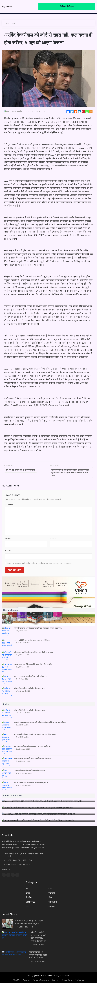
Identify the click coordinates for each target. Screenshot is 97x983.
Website (8, 550)
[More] (91, 111)
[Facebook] (68, 111)
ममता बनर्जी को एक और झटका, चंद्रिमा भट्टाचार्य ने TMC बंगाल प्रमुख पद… (29, 922)
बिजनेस (29, 897)
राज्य (13, 23)
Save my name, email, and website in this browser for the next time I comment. (39, 563)
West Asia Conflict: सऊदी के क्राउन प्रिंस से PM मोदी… (33, 664)
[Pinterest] (83, 111)
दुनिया (28, 893)
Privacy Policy (67, 980)
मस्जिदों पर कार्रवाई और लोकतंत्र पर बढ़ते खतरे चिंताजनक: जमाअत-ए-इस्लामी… (38, 628)
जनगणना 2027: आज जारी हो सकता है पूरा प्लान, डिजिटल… (32, 640)
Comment (9, 504)
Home (7, 23)
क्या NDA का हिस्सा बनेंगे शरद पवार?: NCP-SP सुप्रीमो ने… (32, 746)
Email (53, 538)
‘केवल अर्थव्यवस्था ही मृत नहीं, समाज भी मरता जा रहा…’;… (31, 770)
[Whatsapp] (87, 111)
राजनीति (51, 893)
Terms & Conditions (41, 980)
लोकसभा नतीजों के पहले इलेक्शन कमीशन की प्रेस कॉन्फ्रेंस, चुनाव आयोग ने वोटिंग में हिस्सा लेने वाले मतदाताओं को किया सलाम (70, 472)
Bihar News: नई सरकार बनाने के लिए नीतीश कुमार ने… (31, 782)
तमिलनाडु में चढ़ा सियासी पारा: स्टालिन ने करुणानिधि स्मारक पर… (33, 652)
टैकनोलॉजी (52, 901)
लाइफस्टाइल (30, 901)
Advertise (27, 980)
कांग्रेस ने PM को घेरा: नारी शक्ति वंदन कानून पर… (29, 688)
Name (8, 538)
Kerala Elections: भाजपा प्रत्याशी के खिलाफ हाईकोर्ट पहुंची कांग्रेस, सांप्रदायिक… (40, 722)
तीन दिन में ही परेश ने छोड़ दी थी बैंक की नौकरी (20, 470)
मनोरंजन (51, 906)
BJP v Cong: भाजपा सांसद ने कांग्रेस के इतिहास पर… (31, 676)
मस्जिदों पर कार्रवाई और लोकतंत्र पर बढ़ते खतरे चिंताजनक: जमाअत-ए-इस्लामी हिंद (38, 936)
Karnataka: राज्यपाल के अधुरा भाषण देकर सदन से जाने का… (33, 758)
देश (27, 888)
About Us (16, 980)
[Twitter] (72, 111)
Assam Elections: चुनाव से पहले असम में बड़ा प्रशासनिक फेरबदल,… (36, 734)
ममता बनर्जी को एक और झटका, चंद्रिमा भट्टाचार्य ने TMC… (32, 616)
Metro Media (17, 111)
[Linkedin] (79, 111)
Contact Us (79, 980)
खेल (27, 906)
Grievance (55, 980)
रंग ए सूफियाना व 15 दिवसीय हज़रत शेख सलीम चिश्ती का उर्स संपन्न (38, 955)
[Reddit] (75, 111)
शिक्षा (50, 897)
